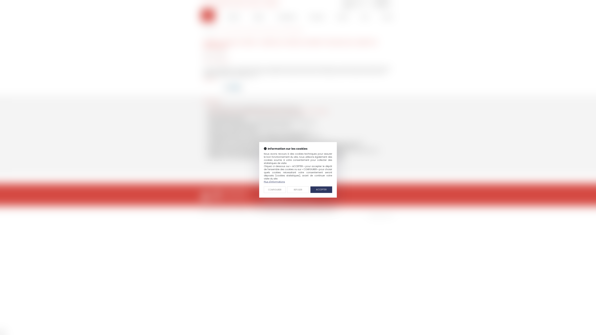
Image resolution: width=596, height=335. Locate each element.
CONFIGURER (274, 189)
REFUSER (298, 189)
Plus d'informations (274, 181)
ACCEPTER (321, 189)
